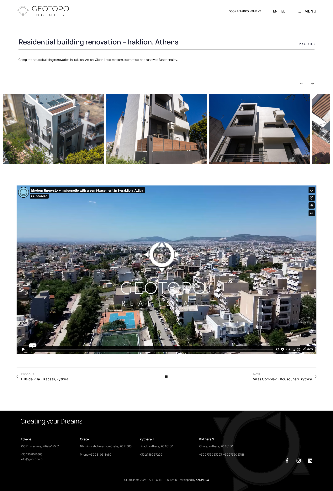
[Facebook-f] (287, 460)
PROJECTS (306, 44)
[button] (301, 83)
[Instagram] (298, 460)
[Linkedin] (310, 460)
